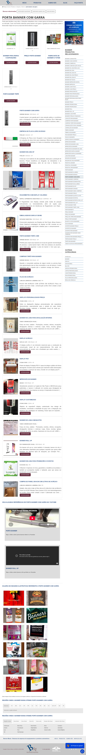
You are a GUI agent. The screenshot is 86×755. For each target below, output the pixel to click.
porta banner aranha (71, 174)
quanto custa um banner (72, 221)
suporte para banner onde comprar (73, 233)
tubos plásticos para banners (73, 243)
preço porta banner (71, 219)
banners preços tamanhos (72, 116)
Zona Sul (31, 721)
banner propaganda (71, 106)
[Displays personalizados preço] (11, 311)
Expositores (68, 263)
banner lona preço (70, 89)
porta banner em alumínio (72, 184)
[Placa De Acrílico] (11, 291)
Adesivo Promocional (71, 268)
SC (32, 705)
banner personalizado (71, 96)
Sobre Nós (52, 3)
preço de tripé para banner (73, 216)
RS (36, 705)
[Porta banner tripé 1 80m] (11, 250)
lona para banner (70, 155)
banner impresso (70, 84)
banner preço (69, 102)
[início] (9, 3)
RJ (12, 705)
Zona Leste (38, 721)
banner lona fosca (70, 86)
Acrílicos (68, 256)
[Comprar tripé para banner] (11, 270)
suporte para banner (71, 230)
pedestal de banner (71, 165)
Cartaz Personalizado (71, 270)
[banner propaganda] (13, 615)
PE (40, 705)
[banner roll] (13, 649)
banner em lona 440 (70, 72)
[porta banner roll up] (36, 684)
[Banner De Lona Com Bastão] (11, 434)
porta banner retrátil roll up (74, 200)
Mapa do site (78, 738)
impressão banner (70, 141)
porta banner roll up (71, 202)
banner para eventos (71, 91)
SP (24, 705)
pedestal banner (70, 162)
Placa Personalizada (71, 277)
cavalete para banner (71, 118)
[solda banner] (36, 598)
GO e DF (54, 705)
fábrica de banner (70, 132)
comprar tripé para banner (73, 123)
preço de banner (51, 11)
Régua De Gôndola (70, 280)
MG (16, 705)
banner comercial (70, 63)
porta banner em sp (70, 186)
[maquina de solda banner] (13, 667)
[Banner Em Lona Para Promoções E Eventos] (11, 475)
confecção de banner (71, 127)
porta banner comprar (71, 179)
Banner (67, 259)
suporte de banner (70, 228)
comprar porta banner (71, 120)
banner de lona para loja (72, 68)
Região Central (7, 721)
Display (67, 261)
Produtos (37, 3)
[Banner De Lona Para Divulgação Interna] (11, 332)
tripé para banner (70, 241)
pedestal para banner (71, 167)
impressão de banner (71, 146)
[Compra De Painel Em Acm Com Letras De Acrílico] (11, 495)
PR (28, 705)
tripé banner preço (70, 239)
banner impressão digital (72, 82)
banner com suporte (71, 61)
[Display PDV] (11, 373)
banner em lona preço (71, 75)
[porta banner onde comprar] (13, 684)
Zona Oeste (24, 721)
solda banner (69, 223)
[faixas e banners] (36, 667)
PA (63, 705)
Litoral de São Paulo (59, 721)
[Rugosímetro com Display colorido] (11, 209)
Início (24, 3)
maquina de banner (70, 158)
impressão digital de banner (73, 153)
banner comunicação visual (73, 65)
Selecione (6, 705)
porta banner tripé (70, 205)
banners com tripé (70, 113)
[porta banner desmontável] (36, 632)
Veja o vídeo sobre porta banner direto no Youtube (20, 534)
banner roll (68, 109)
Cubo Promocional (70, 273)
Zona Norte (16, 721)
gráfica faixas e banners (72, 139)
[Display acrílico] (11, 352)
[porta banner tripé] (36, 649)
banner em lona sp (70, 77)
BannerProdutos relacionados (72, 52)
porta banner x (69, 209)
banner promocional (71, 104)
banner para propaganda (72, 93)
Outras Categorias (70, 251)
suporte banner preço (71, 226)
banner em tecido (70, 79)
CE (48, 705)
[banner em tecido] (13, 632)
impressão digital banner (72, 151)
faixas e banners (70, 137)
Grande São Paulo (48, 721)
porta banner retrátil (71, 198)
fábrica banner (69, 130)
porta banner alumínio (71, 172)
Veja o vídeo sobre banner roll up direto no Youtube (21, 572)
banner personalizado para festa (73, 99)
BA (44, 705)
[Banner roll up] (11, 454)
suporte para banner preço (73, 236)
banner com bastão (70, 58)
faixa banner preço (70, 134)
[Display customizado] (11, 413)
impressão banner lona (72, 144)
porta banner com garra (72, 177)
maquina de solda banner (72, 160)
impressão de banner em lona (73, 148)
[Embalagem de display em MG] (11, 229)
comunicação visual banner (24, 11)
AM (59, 705)
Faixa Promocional (70, 275)
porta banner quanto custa (39, 11)
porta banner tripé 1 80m (72, 207)
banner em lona (69, 70)
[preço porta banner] (36, 615)
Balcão (67, 266)
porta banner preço (71, 193)
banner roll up (69, 111)
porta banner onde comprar (73, 191)
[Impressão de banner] (11, 393)
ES (20, 705)
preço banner (69, 212)
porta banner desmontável (73, 181)
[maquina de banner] (13, 598)
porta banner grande (71, 188)
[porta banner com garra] (17, 179)
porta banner (69, 170)
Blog (65, 3)
